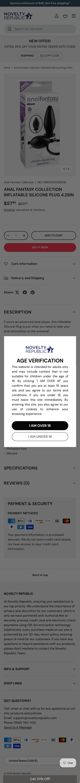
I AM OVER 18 (40, 425)
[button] (40, 779)
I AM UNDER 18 (40, 436)
